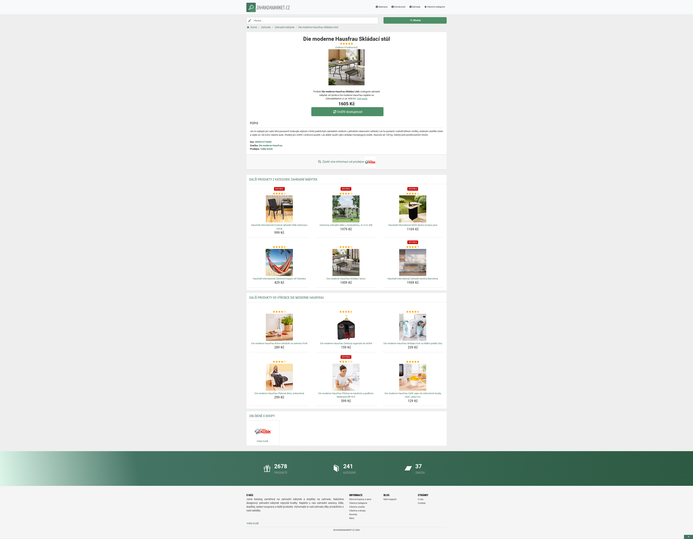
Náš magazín (390, 499)
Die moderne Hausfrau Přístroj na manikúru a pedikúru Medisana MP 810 (346, 395)
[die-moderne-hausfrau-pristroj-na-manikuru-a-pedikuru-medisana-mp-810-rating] (346, 362)
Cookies (422, 503)
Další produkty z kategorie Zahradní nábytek (283, 179)
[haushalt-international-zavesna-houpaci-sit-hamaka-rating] (279, 247)
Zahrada (416, 7)
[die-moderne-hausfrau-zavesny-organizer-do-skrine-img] (346, 327)
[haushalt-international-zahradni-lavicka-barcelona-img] (413, 262)
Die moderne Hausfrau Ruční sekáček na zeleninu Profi (279, 343)
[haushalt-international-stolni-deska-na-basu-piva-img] (413, 208)
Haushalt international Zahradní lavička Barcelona (412, 278)
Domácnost (399, 7)
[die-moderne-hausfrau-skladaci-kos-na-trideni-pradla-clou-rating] (413, 312)
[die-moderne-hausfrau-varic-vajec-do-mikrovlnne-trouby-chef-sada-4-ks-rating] (413, 362)
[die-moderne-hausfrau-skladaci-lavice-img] (346, 262)
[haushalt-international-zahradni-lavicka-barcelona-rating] (413, 247)
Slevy (351, 518)
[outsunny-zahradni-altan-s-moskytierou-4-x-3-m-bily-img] (346, 208)
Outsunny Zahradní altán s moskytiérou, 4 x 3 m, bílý (346, 225)
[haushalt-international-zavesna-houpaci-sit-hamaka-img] (279, 262)
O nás (420, 499)
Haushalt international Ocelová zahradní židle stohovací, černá (279, 227)
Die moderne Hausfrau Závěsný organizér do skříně (346, 343)
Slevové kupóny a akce (360, 499)
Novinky (353, 514)
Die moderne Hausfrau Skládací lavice (345, 278)
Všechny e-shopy (357, 510)
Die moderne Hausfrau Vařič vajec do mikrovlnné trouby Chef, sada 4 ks (413, 395)
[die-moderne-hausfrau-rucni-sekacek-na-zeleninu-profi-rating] (279, 312)
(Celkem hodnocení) (346, 47)
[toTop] (688, 537)
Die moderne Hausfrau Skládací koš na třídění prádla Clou (412, 343)
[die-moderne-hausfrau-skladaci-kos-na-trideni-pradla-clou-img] (413, 327)
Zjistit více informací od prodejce (343, 161)
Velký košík (266, 149)
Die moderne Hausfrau (270, 145)
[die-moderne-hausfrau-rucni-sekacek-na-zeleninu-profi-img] (279, 327)
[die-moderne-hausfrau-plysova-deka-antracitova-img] (279, 377)
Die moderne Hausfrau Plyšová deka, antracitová (279, 393)
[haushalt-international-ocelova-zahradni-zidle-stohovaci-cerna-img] (279, 208)
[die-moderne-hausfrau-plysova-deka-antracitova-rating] (279, 362)
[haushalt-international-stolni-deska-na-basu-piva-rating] (413, 194)
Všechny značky (357, 507)
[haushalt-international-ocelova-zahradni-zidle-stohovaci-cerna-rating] (279, 194)
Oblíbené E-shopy (262, 416)
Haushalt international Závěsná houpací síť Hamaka (279, 278)
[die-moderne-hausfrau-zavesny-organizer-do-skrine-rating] (346, 312)
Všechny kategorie (436, 7)
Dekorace (382, 7)
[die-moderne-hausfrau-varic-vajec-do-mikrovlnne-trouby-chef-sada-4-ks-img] (413, 377)
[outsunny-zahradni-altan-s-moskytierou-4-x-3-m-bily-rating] (346, 194)
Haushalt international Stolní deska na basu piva (412, 225)
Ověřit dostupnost (349, 112)
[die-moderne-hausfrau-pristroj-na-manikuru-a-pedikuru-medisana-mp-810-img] (346, 377)
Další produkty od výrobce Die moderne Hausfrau (286, 297)
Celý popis (362, 98)
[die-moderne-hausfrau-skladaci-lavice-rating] (346, 247)
